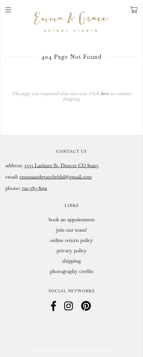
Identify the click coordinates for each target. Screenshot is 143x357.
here (105, 93)
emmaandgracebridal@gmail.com (56, 176)
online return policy (71, 240)
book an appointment (72, 219)
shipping (71, 261)
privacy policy (72, 250)
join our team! (71, 230)
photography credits (71, 271)
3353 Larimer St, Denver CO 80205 (61, 165)
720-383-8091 (34, 188)
